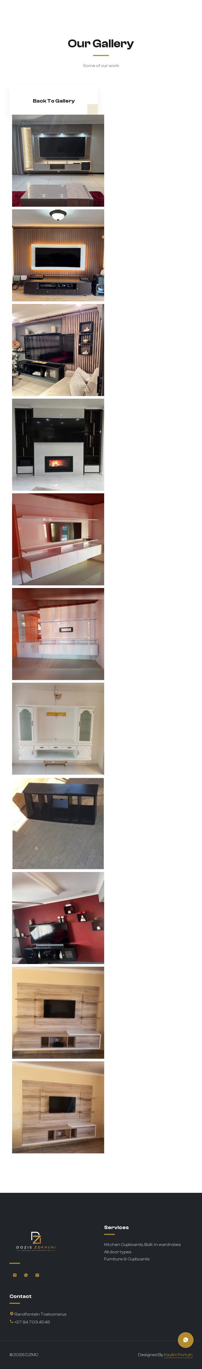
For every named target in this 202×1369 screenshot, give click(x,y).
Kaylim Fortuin (178, 1354)
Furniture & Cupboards (127, 1259)
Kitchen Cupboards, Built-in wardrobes (142, 1244)
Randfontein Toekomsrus (40, 1314)
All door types (118, 1252)
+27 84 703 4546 (32, 1322)
